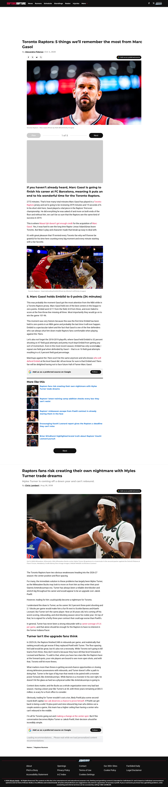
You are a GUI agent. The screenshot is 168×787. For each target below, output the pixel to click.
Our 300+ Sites (110, 766)
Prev (34, 135)
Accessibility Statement (37, 774)
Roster (68, 3)
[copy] (40, 57)
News (30, 3)
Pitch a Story (32, 770)
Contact (82, 766)
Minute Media (14, 780)
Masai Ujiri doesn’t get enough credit (56, 223)
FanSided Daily (133, 766)
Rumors (38, 3)
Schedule (48, 3)
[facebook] (149, 3)
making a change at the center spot (72, 716)
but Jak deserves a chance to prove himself (64, 701)
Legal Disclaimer (134, 770)
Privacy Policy (63, 770)
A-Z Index (61, 774)
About (29, 766)
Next (96, 135)
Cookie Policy (110, 770)
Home (29, 747)
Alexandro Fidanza (34, 52)
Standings (58, 3)
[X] (154, 3)
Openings (61, 766)
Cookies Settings (87, 774)
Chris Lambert (32, 485)
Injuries (76, 3)
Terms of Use (85, 770)
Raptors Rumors (41, 747)
